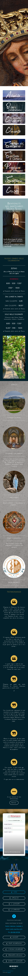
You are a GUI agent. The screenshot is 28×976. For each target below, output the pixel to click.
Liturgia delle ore (14, 828)
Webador (9, 972)
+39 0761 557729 (15, 932)
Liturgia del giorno (14, 824)
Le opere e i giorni (14, 842)
